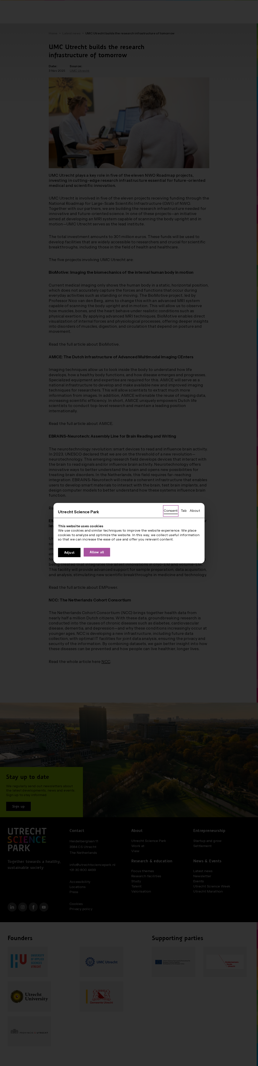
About (195, 511)
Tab (184, 511)
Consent (171, 511)
